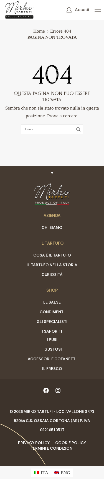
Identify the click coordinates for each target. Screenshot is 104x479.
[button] (77, 9)
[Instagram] (58, 390)
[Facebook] (46, 390)
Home (39, 31)
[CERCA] (78, 129)
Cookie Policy (70, 442)
